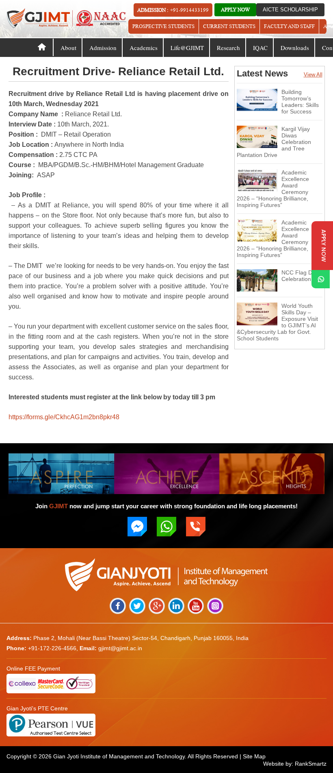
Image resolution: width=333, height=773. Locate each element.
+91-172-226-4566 (52, 648)
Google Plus (156, 606)
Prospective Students (163, 26)
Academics (144, 48)
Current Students (229, 26)
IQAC (260, 48)
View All (313, 75)
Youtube (195, 606)
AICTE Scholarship (290, 10)
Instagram (215, 606)
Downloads (295, 48)
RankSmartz (311, 763)
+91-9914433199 (189, 10)
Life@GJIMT (187, 48)
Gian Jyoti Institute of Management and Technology (119, 756)
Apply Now (235, 10)
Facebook (117, 606)
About (68, 48)
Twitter (137, 606)
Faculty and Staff (289, 26)
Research (228, 48)
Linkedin (176, 606)
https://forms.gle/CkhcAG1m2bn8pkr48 (64, 417)
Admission (103, 48)
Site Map (254, 756)
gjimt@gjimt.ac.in (120, 648)
